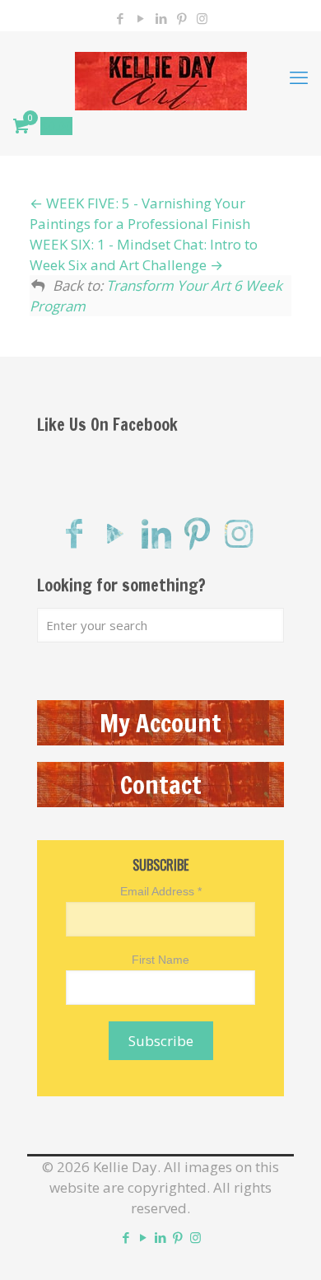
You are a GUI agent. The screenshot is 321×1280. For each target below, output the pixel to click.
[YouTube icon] (140, 18)
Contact (161, 784)
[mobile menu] (299, 77)
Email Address (161, 891)
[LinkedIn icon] (161, 18)
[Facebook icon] (120, 18)
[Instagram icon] (202, 18)
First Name (160, 959)
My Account (160, 722)
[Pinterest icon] (181, 18)
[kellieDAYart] (160, 76)
